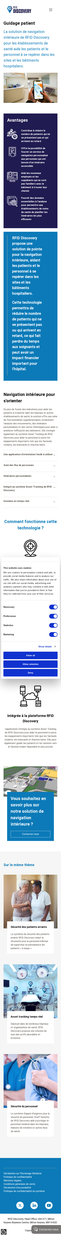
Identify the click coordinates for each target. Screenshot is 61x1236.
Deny (30, 672)
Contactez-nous (30, 834)
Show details (45, 646)
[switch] (53, 616)
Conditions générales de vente (19, 1184)
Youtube (53, 1205)
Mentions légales (12, 1180)
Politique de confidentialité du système (24, 1191)
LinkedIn (38, 1205)
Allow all (30, 655)
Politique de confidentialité (18, 1177)
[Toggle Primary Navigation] (51, 10)
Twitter (24, 1205)
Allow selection (30, 664)
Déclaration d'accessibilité (17, 1187)
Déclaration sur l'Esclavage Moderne (22, 1173)
